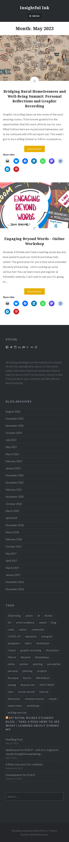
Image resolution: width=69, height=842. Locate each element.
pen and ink (53, 664)
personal (13, 670)
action (29, 615)
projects (42, 670)
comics (23, 629)
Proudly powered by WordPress (29, 830)
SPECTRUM (46, 684)
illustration (52, 650)
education (31, 636)
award (42, 622)
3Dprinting (14, 615)
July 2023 (11, 439)
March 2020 (12, 510)
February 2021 (14, 489)
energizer (47, 636)
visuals (53, 698)
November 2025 (15, 425)
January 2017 (13, 574)
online (11, 664)
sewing (12, 684)
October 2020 (14, 503)
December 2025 (15, 418)
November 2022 (15, 482)
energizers (14, 643)
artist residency (25, 622)
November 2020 (15, 496)
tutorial (43, 691)
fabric (28, 643)
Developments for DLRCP (20, 774)
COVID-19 (14, 636)
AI (38, 615)
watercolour (15, 705)
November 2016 (15, 589)
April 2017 (11, 560)
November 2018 (15, 525)
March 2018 (12, 532)
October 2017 (14, 546)
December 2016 (15, 581)
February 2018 (14, 539)
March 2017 (12, 567)
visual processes (34, 698)
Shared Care (28, 684)
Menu (36, 16)
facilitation (42, 643)
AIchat (48, 615)
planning (27, 670)
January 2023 (13, 468)
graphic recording (30, 650)
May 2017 (11, 553)
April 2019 (11, 518)
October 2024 (14, 432)
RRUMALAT (43, 678)
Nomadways (42, 657)
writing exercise (17, 712)
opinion (23, 664)
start (10, 691)
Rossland (13, 678)
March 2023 (12, 454)
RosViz (27, 678)
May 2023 (11, 446)
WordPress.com (39, 834)
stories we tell (26, 691)
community (37, 629)
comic (11, 629)
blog (53, 622)
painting (38, 664)
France (12, 650)
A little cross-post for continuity (24, 764)
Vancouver (14, 698)
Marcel (12, 657)
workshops (33, 705)
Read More (34, 149)
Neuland (25, 657)
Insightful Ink (34, 7)
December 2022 (15, 475)
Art (10, 622)
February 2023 (14, 461)
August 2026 (13, 411)
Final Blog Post (14, 739)
